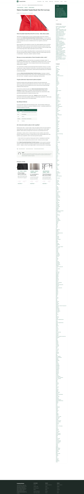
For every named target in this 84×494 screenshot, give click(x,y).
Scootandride (58, 376)
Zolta (57, 461)
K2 (56, 228)
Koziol (57, 245)
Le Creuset (32, 171)
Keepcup (57, 236)
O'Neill (57, 318)
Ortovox (57, 328)
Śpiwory (57, 393)
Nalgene (57, 306)
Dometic (57, 150)
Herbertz (57, 199)
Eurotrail (57, 165)
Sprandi (57, 397)
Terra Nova (58, 417)
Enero (57, 161)
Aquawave (57, 83)
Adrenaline (57, 74)
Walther (57, 447)
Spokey (57, 395)
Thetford (57, 423)
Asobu (57, 88)
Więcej (65, 1)
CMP (56, 134)
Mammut (57, 279)
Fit (56, 170)
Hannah (57, 193)
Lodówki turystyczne (59, 266)
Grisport (57, 188)
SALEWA (57, 370)
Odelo (57, 321)
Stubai (57, 408)
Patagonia (57, 337)
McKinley (57, 285)
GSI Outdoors (58, 191)
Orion (57, 326)
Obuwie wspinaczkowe (59, 319)
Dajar (57, 145)
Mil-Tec (57, 297)
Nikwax (57, 314)
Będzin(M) (57, 94)
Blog (43, 1)
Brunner (57, 111)
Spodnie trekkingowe (59, 394)
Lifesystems (58, 262)
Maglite (57, 275)
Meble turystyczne (46, 171)
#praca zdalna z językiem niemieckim (39, 148)
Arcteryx (57, 84)
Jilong (57, 223)
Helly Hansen (58, 197)
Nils (56, 315)
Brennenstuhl (58, 110)
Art (56, 86)
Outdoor (57, 333)
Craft (57, 143)
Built (56, 112)
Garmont (57, 180)
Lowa (57, 267)
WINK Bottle (58, 449)
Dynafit (57, 152)
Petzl (57, 339)
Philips (57, 340)
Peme (57, 338)
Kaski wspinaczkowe (59, 232)
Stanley (57, 401)
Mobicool (57, 301)
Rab (56, 354)
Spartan (57, 389)
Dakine (57, 146)
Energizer (57, 160)
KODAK (57, 241)
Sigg (56, 380)
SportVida (57, 396)
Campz (57, 123)
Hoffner (57, 203)
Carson (57, 125)
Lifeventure (58, 263)
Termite (57, 415)
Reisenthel (57, 360)
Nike (56, 313)
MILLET (57, 298)
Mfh (56, 296)
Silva (56, 381)
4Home (57, 68)
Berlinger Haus (58, 97)
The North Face (58, 420)
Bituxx (57, 103)
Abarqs (57, 70)
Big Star (57, 102)
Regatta (57, 359)
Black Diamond (58, 104)
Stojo (57, 403)
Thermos (57, 422)
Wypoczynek (58, 453)
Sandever (57, 372)
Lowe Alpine (58, 268)
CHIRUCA (57, 131)
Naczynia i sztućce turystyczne (61, 305)
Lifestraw (57, 261)
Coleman (57, 136)
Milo (56, 299)
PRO (56, 347)
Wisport (57, 450)
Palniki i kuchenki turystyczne (61, 336)
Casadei (57, 126)
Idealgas (57, 208)
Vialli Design (58, 438)
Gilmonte (57, 183)
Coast (57, 135)
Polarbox (57, 344)
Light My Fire (58, 264)
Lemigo (57, 258)
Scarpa (57, 374)
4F (18, 171)
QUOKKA (57, 353)
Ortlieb (57, 327)
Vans (56, 436)
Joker (57, 226)
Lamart (57, 249)
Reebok (57, 358)
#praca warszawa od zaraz (29, 148)
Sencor (57, 379)
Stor (56, 404)
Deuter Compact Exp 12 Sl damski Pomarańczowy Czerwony (60, 35)
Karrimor (57, 231)
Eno (56, 162)
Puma (57, 351)
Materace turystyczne (59, 284)
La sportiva (58, 247)
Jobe (57, 225)
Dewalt (57, 148)
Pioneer (57, 342)
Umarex (57, 432)
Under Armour (58, 433)
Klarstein (57, 238)
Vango (57, 435)
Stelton (57, 402)
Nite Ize (57, 316)
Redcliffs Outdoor (59, 357)
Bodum (57, 108)
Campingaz (58, 121)
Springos (57, 398)
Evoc (57, 166)
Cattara (57, 129)
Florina (57, 173)
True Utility (57, 431)
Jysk (56, 227)
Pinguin (57, 341)
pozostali (57, 345)
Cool (56, 141)
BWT (56, 115)
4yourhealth (58, 69)
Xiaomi (57, 454)
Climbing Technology (59, 133)
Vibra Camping (58, 440)
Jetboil (57, 222)
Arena (57, 85)
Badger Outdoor (58, 90)
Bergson (57, 96)
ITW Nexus (57, 219)
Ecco (57, 154)
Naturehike (57, 308)
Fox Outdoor (58, 178)
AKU (56, 76)
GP (56, 185)
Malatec (57, 278)
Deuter (57, 147)
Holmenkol (57, 204)
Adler (57, 73)
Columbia (58, 489)
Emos (57, 159)
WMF (57, 452)
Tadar (57, 409)
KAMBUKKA (58, 229)
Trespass (57, 429)
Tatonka (57, 410)
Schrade (57, 375)
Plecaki (21, 171)
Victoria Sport (58, 441)
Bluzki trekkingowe (59, 106)
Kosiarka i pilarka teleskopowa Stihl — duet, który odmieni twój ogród (61, 27)
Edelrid (57, 155)
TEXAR (57, 419)
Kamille (57, 230)
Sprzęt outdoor (57, 1)
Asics (57, 87)
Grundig (57, 189)
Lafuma (57, 248)
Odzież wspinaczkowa (59, 322)
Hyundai (57, 207)
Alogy (57, 78)
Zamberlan (57, 460)
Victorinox (57, 442)
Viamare (57, 439)
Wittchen (57, 451)
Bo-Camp (57, 107)
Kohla (57, 242)
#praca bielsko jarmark (22, 148)
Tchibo (57, 411)
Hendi (57, 198)
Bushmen (57, 113)
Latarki (57, 251)
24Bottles (57, 66)
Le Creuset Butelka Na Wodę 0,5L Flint (34, 175)
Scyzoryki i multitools (59, 377)
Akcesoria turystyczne (59, 75)
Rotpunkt (57, 366)
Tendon (57, 413)
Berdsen (57, 95)
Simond (57, 382)
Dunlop (57, 151)
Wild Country (58, 448)
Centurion (57, 130)
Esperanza (57, 164)
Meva (57, 295)
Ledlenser (57, 256)
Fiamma (57, 169)
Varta (57, 437)
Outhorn (57, 334)
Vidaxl (48, 172)
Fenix (57, 167)
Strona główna (39, 1)
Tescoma (57, 418)
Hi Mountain (58, 200)
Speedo (57, 390)
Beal (56, 93)
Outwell (57, 335)
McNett (57, 286)
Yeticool (57, 458)
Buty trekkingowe (59, 114)
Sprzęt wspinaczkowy (59, 400)
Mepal (57, 289)
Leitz (56, 257)
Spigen (57, 391)
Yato (56, 457)
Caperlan (57, 124)
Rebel (57, 355)
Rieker (57, 361)
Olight (57, 324)
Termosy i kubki (33, 172)
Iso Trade (57, 218)
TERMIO (57, 414)
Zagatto (57, 459)
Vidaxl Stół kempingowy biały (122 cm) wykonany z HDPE (47, 175)
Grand (57, 186)
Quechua (57, 352)
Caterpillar (57, 128)
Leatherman (58, 255)
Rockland (57, 364)
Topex (57, 428)
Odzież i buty (51, 1)
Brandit (57, 109)
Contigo (57, 140)
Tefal (56, 412)
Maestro (57, 274)
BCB (56, 92)
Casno (57, 127)
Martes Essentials (20, 7)
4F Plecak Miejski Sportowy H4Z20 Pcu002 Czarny (22, 174)
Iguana (57, 209)
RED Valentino (58, 356)
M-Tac (57, 270)
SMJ (56, 385)
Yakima (57, 455)
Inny (56, 212)
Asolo (57, 89)
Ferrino (57, 168)
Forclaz (57, 174)
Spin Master (58, 392)
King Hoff (57, 237)
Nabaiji (57, 304)
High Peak (57, 202)
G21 (56, 179)
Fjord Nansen (58, 172)
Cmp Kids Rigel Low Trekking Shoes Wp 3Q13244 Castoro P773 (61, 59)
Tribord (57, 430)
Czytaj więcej (20, 183)
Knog (57, 240)
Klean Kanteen (58, 239)
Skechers (57, 383)
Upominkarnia (58, 434)
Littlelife (57, 265)
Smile (57, 384)
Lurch (57, 269)
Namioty (57, 307)
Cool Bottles (58, 142)
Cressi (57, 144)
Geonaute (57, 181)
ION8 (57, 217)
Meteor (57, 293)
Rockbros (57, 363)
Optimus (57, 325)
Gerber (57, 182)
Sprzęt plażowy (31, 7)
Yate (56, 456)
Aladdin (57, 77)
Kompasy (57, 243)
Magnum (57, 276)
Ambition (57, 82)
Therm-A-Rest (58, 421)
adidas (57, 72)
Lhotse (57, 259)
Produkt (26, 7)
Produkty (46, 1)
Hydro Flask (58, 206)
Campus (57, 122)
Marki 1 (62, 1)
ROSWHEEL (58, 365)
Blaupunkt (57, 105)
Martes (57, 281)
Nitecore (57, 317)
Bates (57, 91)
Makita (57, 277)
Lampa (57, 250)
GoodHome (58, 184)
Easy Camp (58, 153)
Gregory (57, 187)
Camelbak (57, 117)
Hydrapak (57, 205)
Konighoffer (58, 244)
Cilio (56, 132)
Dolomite (57, 149)
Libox (57, 260)
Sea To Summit (58, 378)
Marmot (57, 280)
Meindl (57, 288)
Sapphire (57, 373)
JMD (56, 224)
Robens (57, 362)
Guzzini (57, 192)
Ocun (57, 320)
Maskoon (57, 283)
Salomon (57, 371)
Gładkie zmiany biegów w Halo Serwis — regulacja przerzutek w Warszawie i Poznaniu (61, 30)
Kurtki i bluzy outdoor (59, 246)
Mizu (56, 300)
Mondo (57, 302)
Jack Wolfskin (58, 220)
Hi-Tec (57, 201)
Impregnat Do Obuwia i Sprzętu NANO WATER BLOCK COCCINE (61, 38)
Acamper (57, 71)
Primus (57, 346)
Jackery (57, 221)
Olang (57, 323)
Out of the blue (58, 332)
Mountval (57, 303)
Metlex (57, 294)
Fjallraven (57, 171)
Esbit (57, 163)
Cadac (57, 116)
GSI (56, 190)
